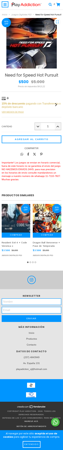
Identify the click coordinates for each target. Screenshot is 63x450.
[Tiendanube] (31, 408)
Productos (31, 338)
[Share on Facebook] (28, 154)
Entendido (31, 444)
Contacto (31, 344)
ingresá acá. (31, 421)
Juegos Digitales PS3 (21, 14)
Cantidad (7, 126)
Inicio (4, 14)
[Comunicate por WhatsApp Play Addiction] (55, 422)
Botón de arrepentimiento (31, 426)
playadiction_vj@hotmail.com (31, 369)
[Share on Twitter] (34, 154)
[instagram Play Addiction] (31, 280)
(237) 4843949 (31, 357)
